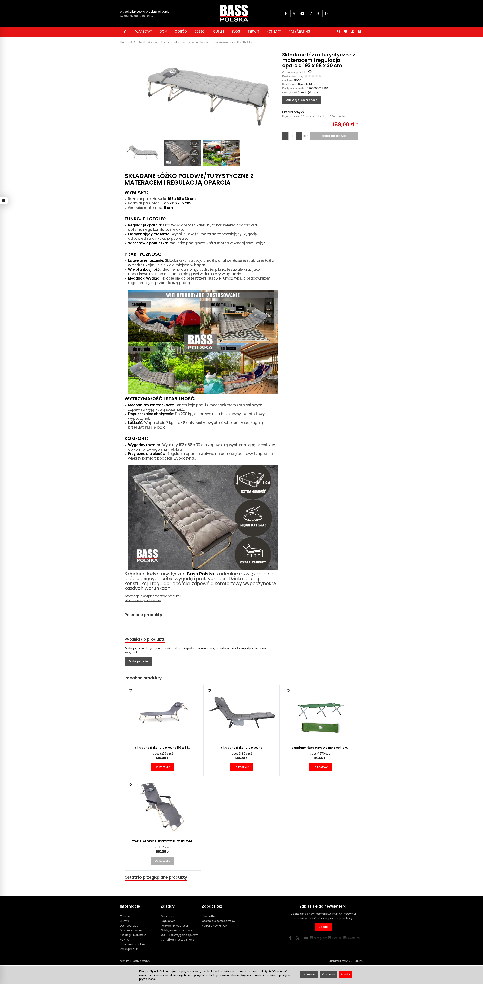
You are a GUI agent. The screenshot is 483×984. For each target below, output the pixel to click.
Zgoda (345, 974)
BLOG (236, 31)
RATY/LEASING (299, 31)
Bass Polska (306, 84)
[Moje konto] (352, 31)
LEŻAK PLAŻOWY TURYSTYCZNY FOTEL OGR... (162, 841)
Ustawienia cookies (132, 944)
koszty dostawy (141, 960)
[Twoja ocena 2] (309, 76)
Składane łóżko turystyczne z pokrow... (320, 748)
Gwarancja (168, 916)
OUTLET (218, 31)
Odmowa (328, 974)
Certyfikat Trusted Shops (177, 940)
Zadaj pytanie (138, 661)
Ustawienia (309, 974)
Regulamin (168, 921)
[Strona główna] (234, 13)
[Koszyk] (345, 31)
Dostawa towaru (131, 930)
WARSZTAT (143, 31)
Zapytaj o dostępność (301, 100)
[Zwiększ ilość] (285, 136)
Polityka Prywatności (174, 926)
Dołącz (323, 927)
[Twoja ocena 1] (306, 76)
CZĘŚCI (199, 31)
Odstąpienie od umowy (176, 930)
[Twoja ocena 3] (313, 76)
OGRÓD (181, 31)
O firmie (125, 916)
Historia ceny (291, 112)
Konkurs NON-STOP (214, 926)
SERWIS (253, 31)
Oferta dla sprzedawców (218, 921)
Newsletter (209, 916)
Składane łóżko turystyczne (241, 748)
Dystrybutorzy (129, 926)
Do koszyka (162, 767)
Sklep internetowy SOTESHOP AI (346, 960)
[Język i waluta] (359, 31)
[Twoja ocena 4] (316, 76)
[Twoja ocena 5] (319, 76)
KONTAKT (274, 31)
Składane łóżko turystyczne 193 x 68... (163, 748)
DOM (163, 31)
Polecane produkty (143, 614)
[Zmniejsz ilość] (299, 136)
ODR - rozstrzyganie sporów (179, 935)
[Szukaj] (338, 31)
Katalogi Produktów (133, 935)
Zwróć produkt (129, 949)
